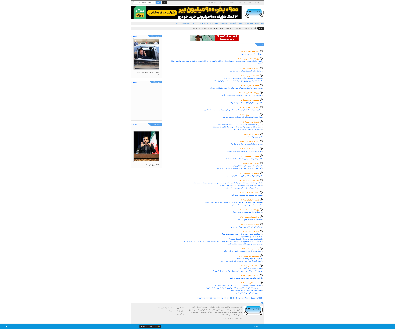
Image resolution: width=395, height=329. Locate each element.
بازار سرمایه (214, 23)
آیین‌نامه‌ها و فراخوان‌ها (200, 23)
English (177, 23)
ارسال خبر (181, 313)
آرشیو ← (134, 36)
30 (211, 298)
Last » (200, 298)
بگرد (158, 2)
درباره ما (233, 2)
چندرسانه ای (186, 23)
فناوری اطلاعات (259, 23)
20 (215, 298)
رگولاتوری (233, 23)
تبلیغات (169, 310)
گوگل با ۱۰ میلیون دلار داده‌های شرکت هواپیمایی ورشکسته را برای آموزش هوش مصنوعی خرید (224, 28)
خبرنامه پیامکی (211, 2)
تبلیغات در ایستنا (245, 2)
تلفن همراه (249, 23)
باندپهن (240, 23)
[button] (197, 326)
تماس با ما (223, 2)
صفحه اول (257, 2)
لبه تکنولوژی (224, 23)
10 (219, 298)
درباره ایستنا (180, 310)
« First (247, 298)
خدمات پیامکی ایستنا (165, 307)
